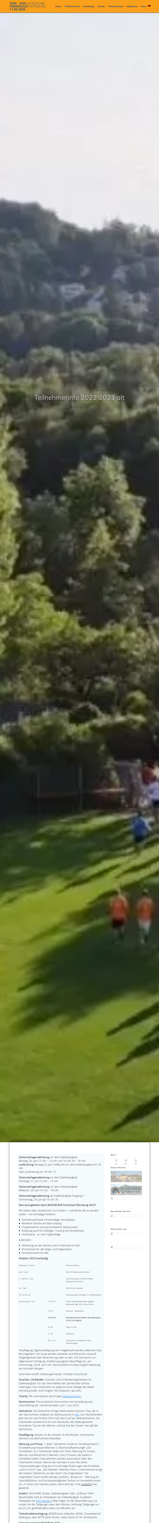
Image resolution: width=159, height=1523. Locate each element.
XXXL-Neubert (44, 1501)
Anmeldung (88, 6)
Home (58, 6)
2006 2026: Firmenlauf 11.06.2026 (28, 6)
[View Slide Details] (126, 1176)
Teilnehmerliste (115, 6)
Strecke (101, 6)
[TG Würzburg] (126, 1220)
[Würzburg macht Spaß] (126, 1238)
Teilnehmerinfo (72, 6)
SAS (77, 1414)
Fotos (143, 6)
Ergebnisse (132, 6)
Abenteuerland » (71, 1396)
